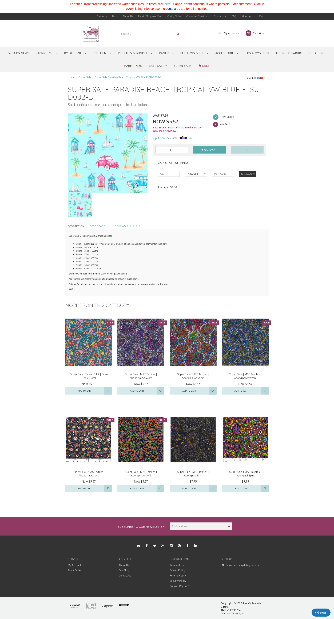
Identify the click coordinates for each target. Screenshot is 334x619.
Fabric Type (45, 53)
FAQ (234, 16)
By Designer (74, 53)
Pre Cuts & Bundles (134, 53)
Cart (256, 33)
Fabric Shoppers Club (150, 16)
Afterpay (246, 16)
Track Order (74, 570)
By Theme (101, 53)
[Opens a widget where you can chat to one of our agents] (321, 613)
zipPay (260, 16)
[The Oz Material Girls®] (90, 33)
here (167, 4)
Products (102, 16)
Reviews (120, 226)
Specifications (99, 226)
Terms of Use (177, 565)
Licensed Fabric (289, 53)
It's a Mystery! (257, 53)
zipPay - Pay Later (180, 585)
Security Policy (178, 580)
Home (71, 77)
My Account (230, 33)
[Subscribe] (228, 526)
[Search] (178, 34)
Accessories (226, 53)
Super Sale (182, 65)
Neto (244, 613)
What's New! (19, 53)
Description (76, 226)
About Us (128, 16)
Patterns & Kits (193, 53)
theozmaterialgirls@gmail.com (242, 565)
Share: (251, 78)
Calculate (249, 173)
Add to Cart (210, 149)
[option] (108, 153)
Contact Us (220, 16)
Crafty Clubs (174, 16)
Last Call (157, 65)
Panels (165, 53)
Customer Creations (197, 16)
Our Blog (124, 570)
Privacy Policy (177, 570)
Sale (206, 65)
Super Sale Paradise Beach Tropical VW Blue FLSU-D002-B (128, 77)
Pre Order (317, 53)
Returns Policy (178, 575)
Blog (115, 16)
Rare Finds (133, 65)
